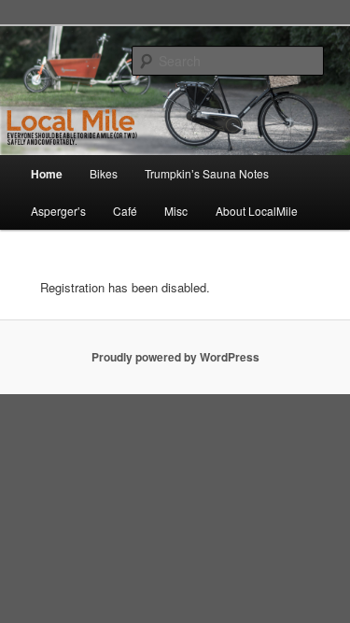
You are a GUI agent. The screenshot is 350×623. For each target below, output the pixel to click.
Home (47, 173)
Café (125, 211)
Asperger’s (58, 211)
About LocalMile (257, 211)
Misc (176, 211)
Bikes (104, 173)
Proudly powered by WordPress (175, 356)
